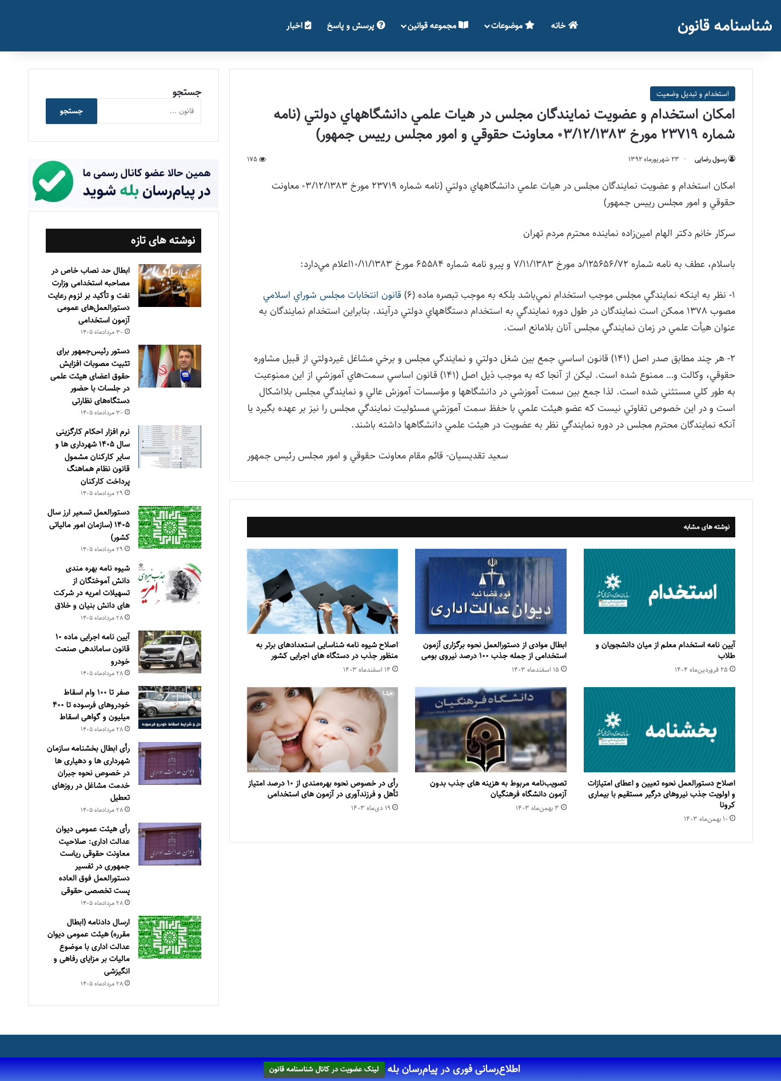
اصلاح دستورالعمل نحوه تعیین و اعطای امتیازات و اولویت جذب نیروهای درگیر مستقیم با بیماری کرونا (661, 794)
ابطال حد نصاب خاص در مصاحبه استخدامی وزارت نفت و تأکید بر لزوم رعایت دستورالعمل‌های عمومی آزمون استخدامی (89, 295)
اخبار (295, 25)
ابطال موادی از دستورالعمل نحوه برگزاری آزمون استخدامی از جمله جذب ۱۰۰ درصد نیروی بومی (494, 650)
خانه (559, 25)
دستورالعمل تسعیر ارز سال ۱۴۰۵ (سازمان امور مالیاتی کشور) (88, 524)
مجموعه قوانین (433, 25)
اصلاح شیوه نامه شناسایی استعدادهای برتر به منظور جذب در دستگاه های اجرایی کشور (327, 650)
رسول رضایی (711, 159)
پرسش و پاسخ (352, 25)
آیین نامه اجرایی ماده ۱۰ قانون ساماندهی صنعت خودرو (92, 649)
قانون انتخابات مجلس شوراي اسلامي (332, 295)
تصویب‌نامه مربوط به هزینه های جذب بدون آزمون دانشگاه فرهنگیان (498, 788)
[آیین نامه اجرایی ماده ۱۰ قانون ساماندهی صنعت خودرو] (169, 652)
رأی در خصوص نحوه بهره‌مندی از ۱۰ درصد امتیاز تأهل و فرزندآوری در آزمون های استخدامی (323, 788)
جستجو (187, 92)
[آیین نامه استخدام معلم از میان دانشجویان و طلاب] (659, 591)
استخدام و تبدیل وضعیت (692, 93)
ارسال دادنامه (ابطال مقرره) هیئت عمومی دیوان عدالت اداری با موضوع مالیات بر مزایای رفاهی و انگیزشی (88, 947)
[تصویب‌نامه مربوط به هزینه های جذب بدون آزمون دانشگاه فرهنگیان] (491, 729)
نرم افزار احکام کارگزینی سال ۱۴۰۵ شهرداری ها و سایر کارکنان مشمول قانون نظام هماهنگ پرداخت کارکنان (92, 456)
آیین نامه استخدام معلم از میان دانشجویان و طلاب (665, 650)
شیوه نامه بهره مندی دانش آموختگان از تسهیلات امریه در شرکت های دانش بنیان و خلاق (92, 587)
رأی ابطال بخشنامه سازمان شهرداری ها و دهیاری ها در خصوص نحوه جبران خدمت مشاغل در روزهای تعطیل (88, 773)
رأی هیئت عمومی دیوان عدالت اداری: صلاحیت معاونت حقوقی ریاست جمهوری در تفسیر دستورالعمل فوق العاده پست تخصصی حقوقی (93, 860)
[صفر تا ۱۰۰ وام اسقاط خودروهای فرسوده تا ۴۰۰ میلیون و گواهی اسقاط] (169, 707)
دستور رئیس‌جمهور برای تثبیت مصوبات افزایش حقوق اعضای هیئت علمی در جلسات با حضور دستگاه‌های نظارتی (90, 375)
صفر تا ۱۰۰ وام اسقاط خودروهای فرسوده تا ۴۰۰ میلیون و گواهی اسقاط (91, 704)
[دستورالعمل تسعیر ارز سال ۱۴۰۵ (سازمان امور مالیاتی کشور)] (169, 527)
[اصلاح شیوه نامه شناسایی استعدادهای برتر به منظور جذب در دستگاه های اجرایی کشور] (323, 591)
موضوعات (508, 25)
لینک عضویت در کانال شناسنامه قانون (324, 1069)
